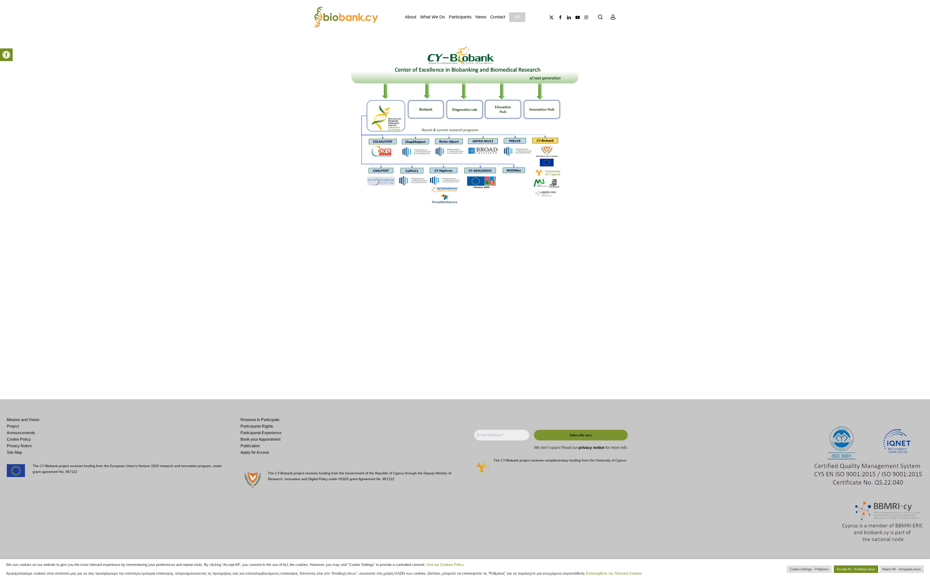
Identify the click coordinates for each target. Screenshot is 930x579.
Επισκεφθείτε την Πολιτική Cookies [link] (614, 573)
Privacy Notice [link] (19, 446)
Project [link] (13, 426)
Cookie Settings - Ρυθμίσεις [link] (809, 569)
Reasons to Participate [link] (259, 420)
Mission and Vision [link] (23, 420)
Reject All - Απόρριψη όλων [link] (901, 569)
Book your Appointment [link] (260, 439)
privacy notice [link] (591, 448)
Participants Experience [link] (260, 433)
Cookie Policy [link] (19, 439)
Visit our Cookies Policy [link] (445, 565)
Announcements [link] (21, 433)
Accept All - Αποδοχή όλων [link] (856, 569)
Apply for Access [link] (254, 452)
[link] (6, 54)
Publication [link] (250, 446)
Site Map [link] (14, 452)
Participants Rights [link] (256, 426)
